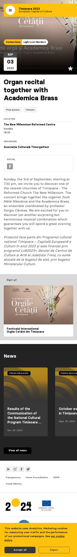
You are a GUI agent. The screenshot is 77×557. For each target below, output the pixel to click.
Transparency (13, 477)
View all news (17, 450)
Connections (13, 42)
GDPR (56, 477)
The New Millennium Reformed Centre (29, 124)
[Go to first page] (18, 505)
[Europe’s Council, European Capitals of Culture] (46, 509)
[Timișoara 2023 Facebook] (21, 469)
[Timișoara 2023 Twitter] (28, 469)
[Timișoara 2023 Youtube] (8, 469)
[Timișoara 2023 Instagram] (15, 469)
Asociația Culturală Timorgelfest (26, 147)
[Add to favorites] (70, 68)
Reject (54, 550)
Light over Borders (35, 42)
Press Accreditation (37, 477)
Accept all (20, 550)
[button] (10, 10)
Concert (30, 110)
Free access (12, 110)
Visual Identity (14, 484)
